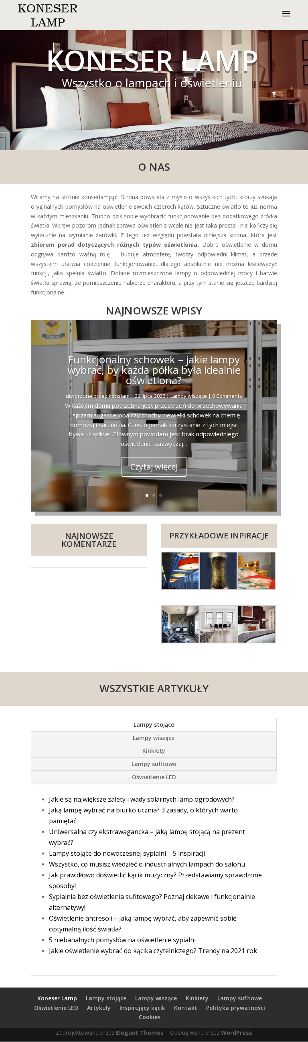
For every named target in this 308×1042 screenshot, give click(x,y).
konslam (119, 395)
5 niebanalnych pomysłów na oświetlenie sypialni (122, 939)
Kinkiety (153, 750)
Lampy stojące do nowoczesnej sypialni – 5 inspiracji (127, 853)
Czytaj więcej (154, 466)
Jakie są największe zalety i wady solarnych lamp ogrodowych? (142, 799)
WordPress (236, 1032)
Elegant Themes (140, 1032)
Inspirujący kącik (142, 1008)
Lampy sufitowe (154, 764)
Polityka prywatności (235, 1008)
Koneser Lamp (57, 998)
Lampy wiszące (188, 395)
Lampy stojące (154, 724)
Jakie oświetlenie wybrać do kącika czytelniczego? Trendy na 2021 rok (153, 950)
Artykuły (99, 1008)
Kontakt (185, 1008)
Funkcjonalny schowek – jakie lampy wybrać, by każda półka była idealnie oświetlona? (154, 369)
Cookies (149, 1017)
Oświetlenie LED (154, 777)
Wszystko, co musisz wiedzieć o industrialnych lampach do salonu (147, 864)
